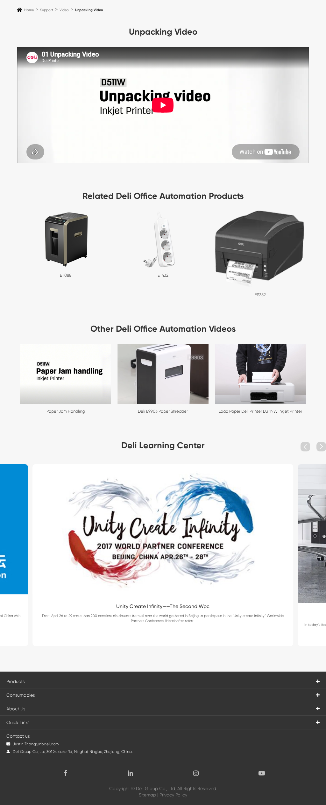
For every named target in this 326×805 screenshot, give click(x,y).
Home (29, 10)
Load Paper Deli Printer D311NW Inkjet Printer (260, 411)
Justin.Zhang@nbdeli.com (36, 744)
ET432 (163, 275)
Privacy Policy (173, 794)
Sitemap (147, 794)
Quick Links (17, 722)
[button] (305, 446)
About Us (15, 708)
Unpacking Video (89, 10)
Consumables (20, 695)
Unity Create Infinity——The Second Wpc (162, 606)
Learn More (163, 626)
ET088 (65, 275)
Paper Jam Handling (65, 411)
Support (46, 10)
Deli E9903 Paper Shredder (163, 411)
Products (15, 681)
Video (64, 10)
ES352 (260, 294)
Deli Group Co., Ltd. (156, 788)
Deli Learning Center (163, 445)
